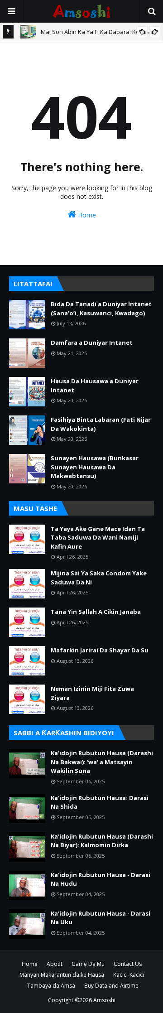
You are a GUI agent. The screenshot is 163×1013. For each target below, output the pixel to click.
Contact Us (128, 964)
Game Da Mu (88, 964)
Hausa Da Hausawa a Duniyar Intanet (95, 385)
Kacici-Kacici (128, 975)
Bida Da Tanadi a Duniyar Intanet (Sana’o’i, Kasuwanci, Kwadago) (101, 308)
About (54, 964)
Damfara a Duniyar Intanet (92, 342)
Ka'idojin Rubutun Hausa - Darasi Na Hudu (100, 879)
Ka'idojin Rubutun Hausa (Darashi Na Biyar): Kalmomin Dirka (102, 840)
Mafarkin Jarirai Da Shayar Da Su (100, 650)
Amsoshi (104, 1000)
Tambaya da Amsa (51, 985)
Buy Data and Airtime (111, 985)
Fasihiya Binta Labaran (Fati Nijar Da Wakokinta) (101, 424)
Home (86, 215)
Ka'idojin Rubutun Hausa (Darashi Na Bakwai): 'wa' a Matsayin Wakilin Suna (102, 762)
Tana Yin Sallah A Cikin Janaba (96, 612)
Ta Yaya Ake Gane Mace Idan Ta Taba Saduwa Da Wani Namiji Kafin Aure (98, 537)
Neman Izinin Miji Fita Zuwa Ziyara (92, 693)
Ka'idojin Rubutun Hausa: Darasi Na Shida (100, 802)
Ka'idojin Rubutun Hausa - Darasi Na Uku (100, 917)
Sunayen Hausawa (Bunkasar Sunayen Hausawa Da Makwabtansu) (95, 467)
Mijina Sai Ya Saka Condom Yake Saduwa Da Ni (99, 577)
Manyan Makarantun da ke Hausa (61, 975)
